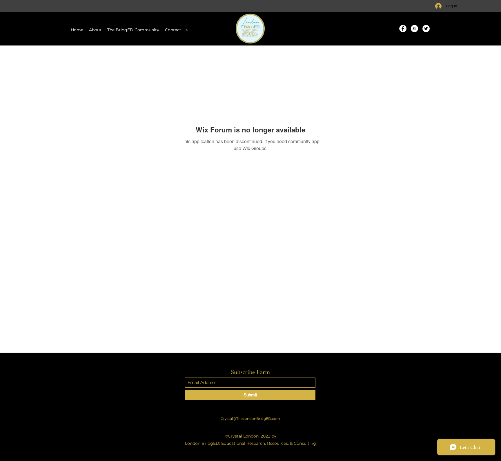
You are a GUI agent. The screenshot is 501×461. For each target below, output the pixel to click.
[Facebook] (402, 28)
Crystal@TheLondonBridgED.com (250, 418)
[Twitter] (426, 28)
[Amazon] (414, 28)
